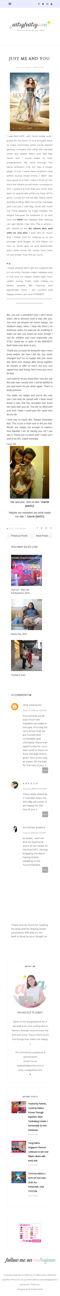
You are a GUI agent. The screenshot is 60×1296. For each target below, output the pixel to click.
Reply (45, 770)
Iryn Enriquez (32, 705)
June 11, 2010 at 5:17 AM (34, 832)
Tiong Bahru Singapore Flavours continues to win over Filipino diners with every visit (38, 1152)
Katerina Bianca (34, 827)
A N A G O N (30, 783)
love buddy (20, 529)
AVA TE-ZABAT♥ (25, 67)
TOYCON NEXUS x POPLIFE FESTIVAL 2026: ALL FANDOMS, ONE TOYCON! (37, 1182)
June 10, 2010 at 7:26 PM (35, 710)
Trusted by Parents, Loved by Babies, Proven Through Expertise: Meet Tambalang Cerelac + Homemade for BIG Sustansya (38, 1116)
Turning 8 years (18, 675)
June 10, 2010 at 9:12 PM (34, 788)
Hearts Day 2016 (19, 634)
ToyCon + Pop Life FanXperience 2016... (21, 591)
